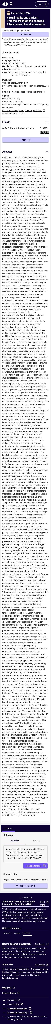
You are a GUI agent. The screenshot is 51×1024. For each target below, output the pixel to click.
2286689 (16, 69)
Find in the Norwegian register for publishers (22, 92)
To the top (27, 898)
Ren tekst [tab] (14, 841)
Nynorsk (17, 933)
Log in (40, 4)
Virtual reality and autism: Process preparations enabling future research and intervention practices (26, 21)
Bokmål (7, 933)
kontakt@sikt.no (14, 1019)
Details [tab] (9, 828)
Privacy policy (13, 1004)
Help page (7, 988)
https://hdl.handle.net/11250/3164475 (28, 66)
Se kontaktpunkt (27, 886)
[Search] (11, 4)
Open (23, 140)
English (27, 933)
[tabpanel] (25, 853)
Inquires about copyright (18, 1012)
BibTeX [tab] (36, 841)
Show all (27, 34)
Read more (42, 903)
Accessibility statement (17, 1008)
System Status (9, 993)
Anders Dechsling (10, 31)
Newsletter (11, 1000)
